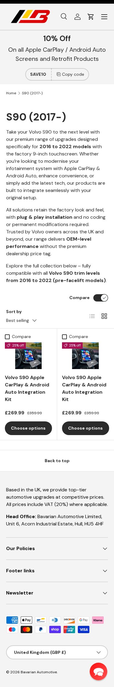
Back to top (57, 460)
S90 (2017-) (32, 93)
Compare (79, 297)
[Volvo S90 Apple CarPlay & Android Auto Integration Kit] (28, 355)
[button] (91, 16)
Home (11, 93)
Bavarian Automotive (39, 672)
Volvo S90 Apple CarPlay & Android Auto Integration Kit (27, 388)
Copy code (73, 74)
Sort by (14, 311)
